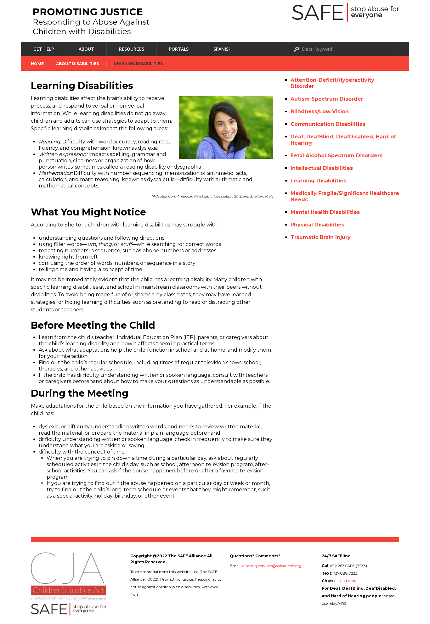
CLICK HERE (345, 580)
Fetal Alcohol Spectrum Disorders (336, 156)
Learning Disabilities (318, 181)
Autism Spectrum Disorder (327, 99)
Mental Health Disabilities (325, 212)
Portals (179, 49)
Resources (131, 49)
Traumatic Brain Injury (321, 237)
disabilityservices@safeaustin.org (272, 565)
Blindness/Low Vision (320, 111)
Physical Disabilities (317, 225)
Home (37, 63)
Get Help (43, 49)
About (86, 49)
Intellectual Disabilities (322, 168)
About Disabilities (77, 63)
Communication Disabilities (328, 124)
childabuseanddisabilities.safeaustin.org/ (176, 594)
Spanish (222, 49)
